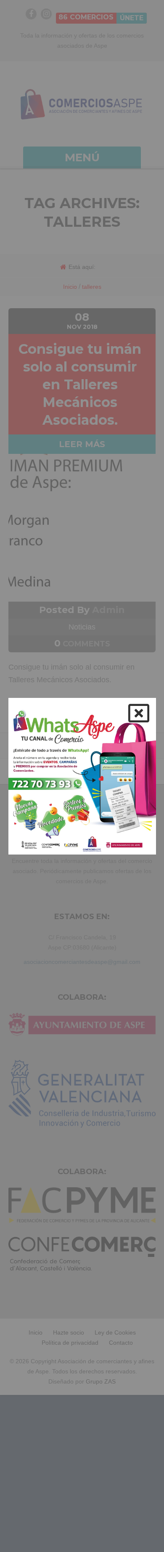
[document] (82, 776)
